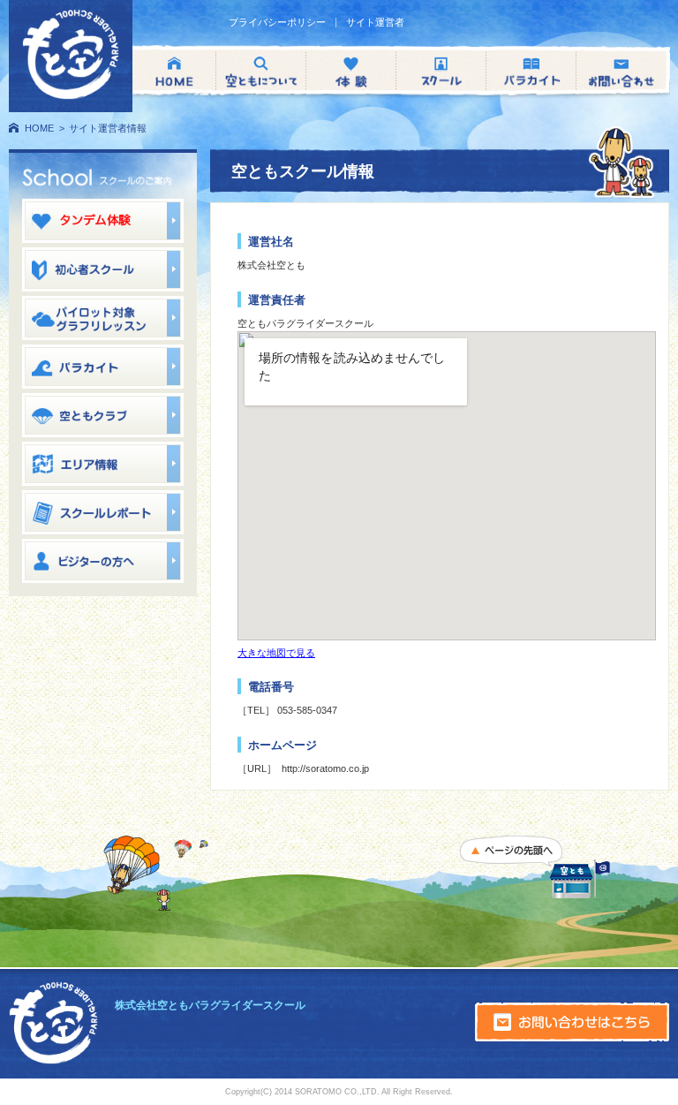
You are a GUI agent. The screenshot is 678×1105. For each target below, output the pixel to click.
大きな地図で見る (276, 652)
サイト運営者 (375, 22)
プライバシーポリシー (277, 22)
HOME (39, 128)
